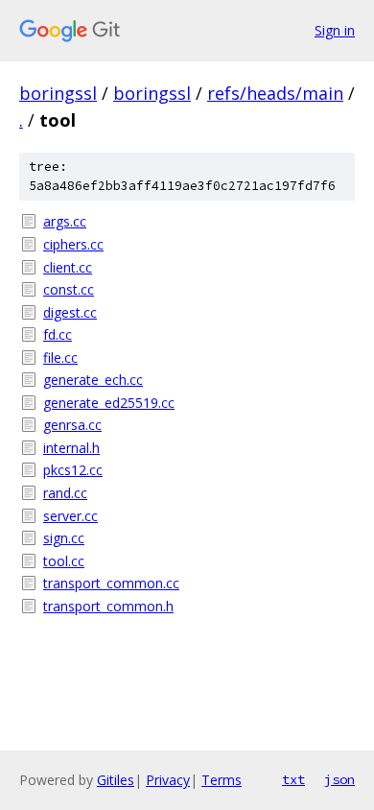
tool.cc (63, 561)
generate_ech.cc (93, 379)
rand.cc (65, 493)
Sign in (335, 30)
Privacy (168, 780)
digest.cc (70, 312)
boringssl (58, 93)
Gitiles (115, 780)
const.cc (68, 289)
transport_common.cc (111, 583)
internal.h (71, 448)
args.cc (64, 221)
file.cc (60, 357)
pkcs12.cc (73, 470)
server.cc (70, 516)
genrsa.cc (72, 425)
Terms (221, 780)
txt (293, 779)
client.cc (67, 267)
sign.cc (63, 538)
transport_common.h (108, 606)
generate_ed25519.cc (109, 402)
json (339, 779)
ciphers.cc (73, 244)
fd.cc (57, 334)
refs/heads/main (275, 93)
